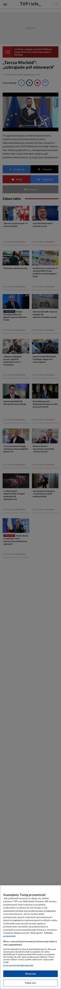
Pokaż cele (30, 983)
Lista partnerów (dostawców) (18, 965)
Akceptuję (30, 973)
